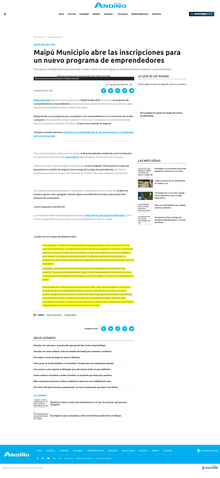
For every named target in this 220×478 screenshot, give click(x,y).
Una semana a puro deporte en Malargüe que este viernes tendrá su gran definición (72, 369)
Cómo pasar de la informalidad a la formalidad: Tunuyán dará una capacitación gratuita (74, 363)
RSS (60, 458)
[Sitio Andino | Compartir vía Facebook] (103, 90)
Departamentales (140, 14)
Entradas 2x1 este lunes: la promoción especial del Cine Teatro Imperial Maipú (70, 346)
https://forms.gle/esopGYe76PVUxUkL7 (105, 215)
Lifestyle (143, 450)
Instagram (54, 458)
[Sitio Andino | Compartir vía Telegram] (131, 90)
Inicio (61, 14)
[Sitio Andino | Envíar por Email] (124, 90)
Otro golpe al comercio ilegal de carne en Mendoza (57, 357)
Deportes (156, 14)
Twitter (42, 458)
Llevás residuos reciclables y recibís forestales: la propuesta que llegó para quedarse (73, 375)
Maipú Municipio (54, 315)
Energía (96, 14)
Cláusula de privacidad (103, 458)
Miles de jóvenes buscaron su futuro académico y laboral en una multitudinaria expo (72, 381)
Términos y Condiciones (84, 458)
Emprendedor (71, 315)
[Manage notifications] (214, 467)
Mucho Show (128, 450)
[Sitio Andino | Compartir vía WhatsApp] (117, 90)
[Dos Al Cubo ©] (210, 468)
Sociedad (108, 14)
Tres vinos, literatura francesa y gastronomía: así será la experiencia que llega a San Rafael (76, 387)
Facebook (37, 458)
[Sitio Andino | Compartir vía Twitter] (110, 90)
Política (72, 14)
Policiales (123, 14)
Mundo (155, 450)
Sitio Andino (39, 37)
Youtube (48, 458)
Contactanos (68, 458)
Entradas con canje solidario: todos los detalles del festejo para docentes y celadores (73, 351)
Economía (84, 14)
